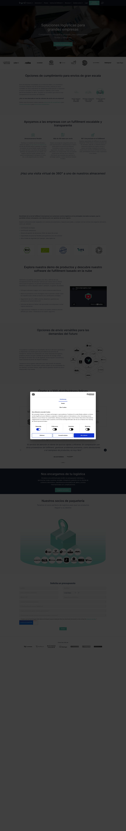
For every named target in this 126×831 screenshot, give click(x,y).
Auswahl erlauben (63, 435)
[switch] (55, 429)
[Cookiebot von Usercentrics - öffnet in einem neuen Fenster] (87, 394)
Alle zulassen (84, 435)
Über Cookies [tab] (63, 407)
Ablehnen (42, 435)
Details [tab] (63, 403)
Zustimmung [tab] (63, 399)
